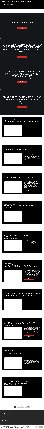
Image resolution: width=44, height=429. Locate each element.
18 (23, 406)
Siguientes (27, 406)
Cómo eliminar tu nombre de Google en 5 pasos (21, 149)
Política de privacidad (5, 420)
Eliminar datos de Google (25, 1)
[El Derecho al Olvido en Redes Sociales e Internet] (13, 245)
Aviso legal (3, 413)
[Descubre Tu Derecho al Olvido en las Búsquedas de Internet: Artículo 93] (13, 363)
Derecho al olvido (15, 1)
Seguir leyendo (29, 162)
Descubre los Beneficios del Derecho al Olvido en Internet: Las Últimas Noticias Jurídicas (22, 294)
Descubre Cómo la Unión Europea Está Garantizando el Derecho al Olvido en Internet (21, 265)
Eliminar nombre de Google (12, 147)
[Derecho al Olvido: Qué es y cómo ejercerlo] (13, 187)
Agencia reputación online (8, 4)
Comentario (16, 122)
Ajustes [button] (37, 426)
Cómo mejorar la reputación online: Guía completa (19, 206)
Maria (13, 122)
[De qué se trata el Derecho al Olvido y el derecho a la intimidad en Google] (13, 391)
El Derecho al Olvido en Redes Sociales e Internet (19, 236)
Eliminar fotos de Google (11, 119)
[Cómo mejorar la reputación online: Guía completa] (13, 217)
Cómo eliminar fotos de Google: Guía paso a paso (22, 121)
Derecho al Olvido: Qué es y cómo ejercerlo (20, 177)
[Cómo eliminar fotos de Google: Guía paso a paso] (13, 130)
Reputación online (6, 1)
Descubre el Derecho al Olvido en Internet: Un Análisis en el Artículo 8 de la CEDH (21, 323)
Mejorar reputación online (11, 204)
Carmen (13, 179)
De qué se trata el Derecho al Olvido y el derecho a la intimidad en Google (19, 382)
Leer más (21, 28)
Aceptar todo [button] (40, 426)
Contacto (3, 415)
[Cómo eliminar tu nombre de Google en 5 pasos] (13, 159)
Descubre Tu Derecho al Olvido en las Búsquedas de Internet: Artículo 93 (21, 352)
